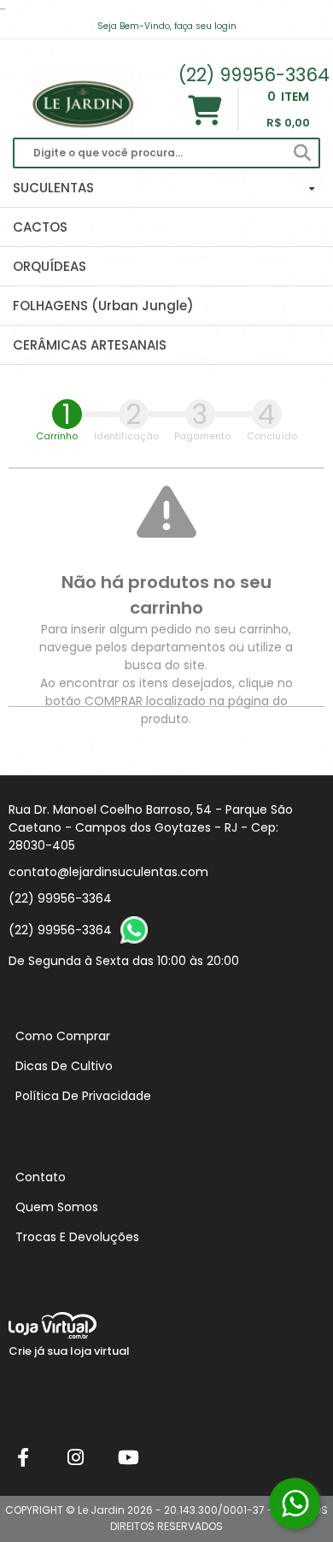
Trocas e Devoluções (77, 1236)
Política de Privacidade (83, 1095)
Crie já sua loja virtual (69, 1351)
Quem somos (56, 1206)
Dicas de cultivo (64, 1065)
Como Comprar (62, 1036)
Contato (40, 1177)
